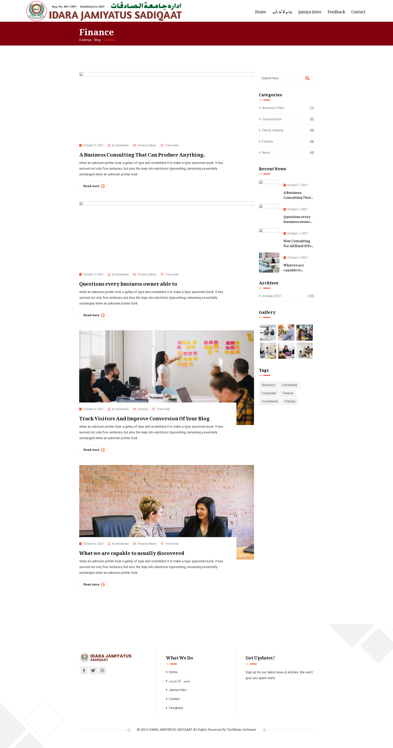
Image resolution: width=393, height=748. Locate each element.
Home (260, 11)
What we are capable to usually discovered (131, 552)
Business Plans (273, 108)
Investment (270, 401)
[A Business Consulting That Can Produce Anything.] (269, 190)
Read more (91, 186)
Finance (143, 145)
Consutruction (272, 119)
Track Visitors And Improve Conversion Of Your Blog (144, 417)
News (152, 145)
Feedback (336, 11)
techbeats (122, 145)
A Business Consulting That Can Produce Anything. (142, 153)
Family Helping (272, 130)
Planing (290, 401)
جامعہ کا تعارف (282, 11)
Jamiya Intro (309, 11)
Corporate (269, 393)
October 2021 (272, 296)
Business (268, 385)
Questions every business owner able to (128, 282)
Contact (358, 11)
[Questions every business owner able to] (269, 214)
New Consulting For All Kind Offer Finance (298, 245)
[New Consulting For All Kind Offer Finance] (269, 238)
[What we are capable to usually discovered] (269, 262)
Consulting (289, 385)
